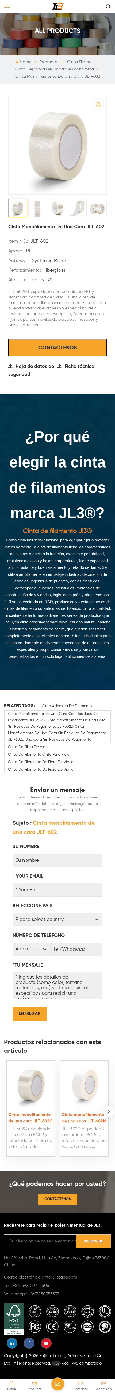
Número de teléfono (39, 935)
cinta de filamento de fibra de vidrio (40, 762)
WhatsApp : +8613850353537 (31, 1294)
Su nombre (26, 846)
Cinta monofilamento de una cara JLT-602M (84, 1118)
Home (25, 62)
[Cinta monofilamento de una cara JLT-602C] (30, 1085)
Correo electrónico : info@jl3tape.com (40, 1277)
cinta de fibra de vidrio (28, 747)
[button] (108, 1111)
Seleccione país (33, 905)
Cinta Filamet (80, 62)
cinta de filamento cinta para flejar (39, 754)
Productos (49, 62)
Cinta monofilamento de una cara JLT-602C (30, 1118)
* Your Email (28, 876)
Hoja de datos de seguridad (31, 370)
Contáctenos (57, 348)
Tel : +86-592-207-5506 (26, 1286)
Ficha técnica (79, 366)
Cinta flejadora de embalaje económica (54, 69)
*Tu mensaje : (29, 965)
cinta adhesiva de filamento (67, 706)
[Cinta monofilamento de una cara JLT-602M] (84, 1085)
